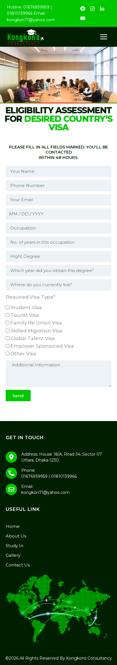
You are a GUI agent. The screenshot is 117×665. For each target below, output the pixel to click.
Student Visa (26, 307)
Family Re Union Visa (36, 323)
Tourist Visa (25, 315)
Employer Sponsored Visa (42, 346)
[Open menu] (103, 37)
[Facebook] (82, 9)
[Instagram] (92, 9)
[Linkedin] (102, 9)
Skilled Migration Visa (36, 330)
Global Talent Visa (33, 338)
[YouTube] (82, 18)
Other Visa (23, 353)
